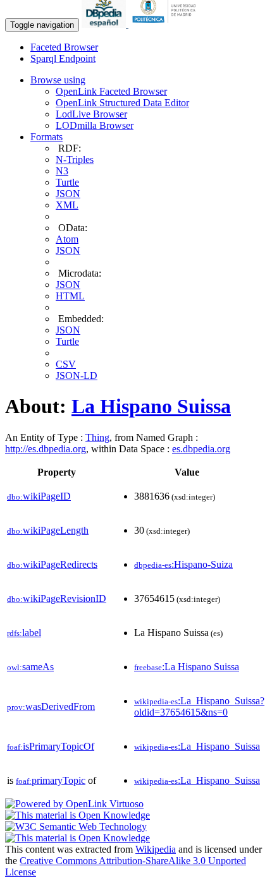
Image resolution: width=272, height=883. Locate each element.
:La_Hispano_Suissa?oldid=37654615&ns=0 (199, 706)
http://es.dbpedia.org (45, 448)
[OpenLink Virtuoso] (74, 803)
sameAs (30, 666)
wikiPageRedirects (52, 564)
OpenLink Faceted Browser (111, 91)
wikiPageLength (48, 530)
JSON (68, 193)
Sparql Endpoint (63, 58)
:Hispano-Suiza (183, 564)
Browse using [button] (57, 80)
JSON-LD (76, 375)
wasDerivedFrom (51, 706)
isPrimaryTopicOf (50, 746)
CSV (66, 364)
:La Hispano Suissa (186, 666)
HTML (70, 296)
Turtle (67, 182)
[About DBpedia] (105, 24)
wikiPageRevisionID (56, 598)
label (24, 632)
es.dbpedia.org (201, 448)
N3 (62, 170)
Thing (97, 437)
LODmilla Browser (94, 125)
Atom (67, 239)
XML (67, 205)
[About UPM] (166, 24)
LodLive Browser (91, 114)
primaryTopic (50, 780)
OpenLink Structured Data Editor (122, 102)
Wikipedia (155, 849)
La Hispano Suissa (151, 406)
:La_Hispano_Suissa (197, 746)
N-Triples (75, 159)
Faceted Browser (64, 47)
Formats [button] (46, 136)
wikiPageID (39, 496)
